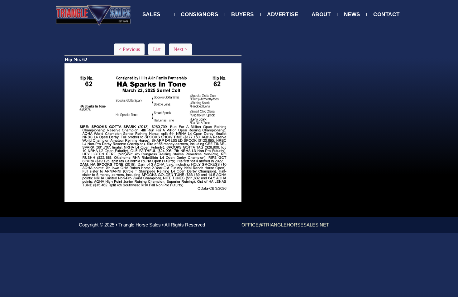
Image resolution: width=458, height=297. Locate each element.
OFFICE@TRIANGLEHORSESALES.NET (285, 224)
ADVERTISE (282, 14)
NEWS (352, 14)
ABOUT (321, 14)
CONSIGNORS (199, 14)
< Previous (129, 49)
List (156, 49)
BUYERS (242, 14)
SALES (151, 14)
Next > (180, 49)
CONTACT (386, 14)
